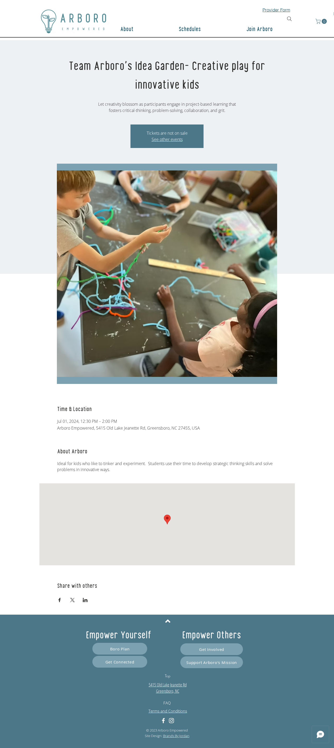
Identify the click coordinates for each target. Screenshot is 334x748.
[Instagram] (171, 720)
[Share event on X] (72, 600)
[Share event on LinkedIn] (85, 600)
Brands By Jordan (176, 735)
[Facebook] (163, 720)
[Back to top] (167, 621)
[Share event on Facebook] (59, 600)
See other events (167, 139)
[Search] (289, 18)
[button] (278, 29)
